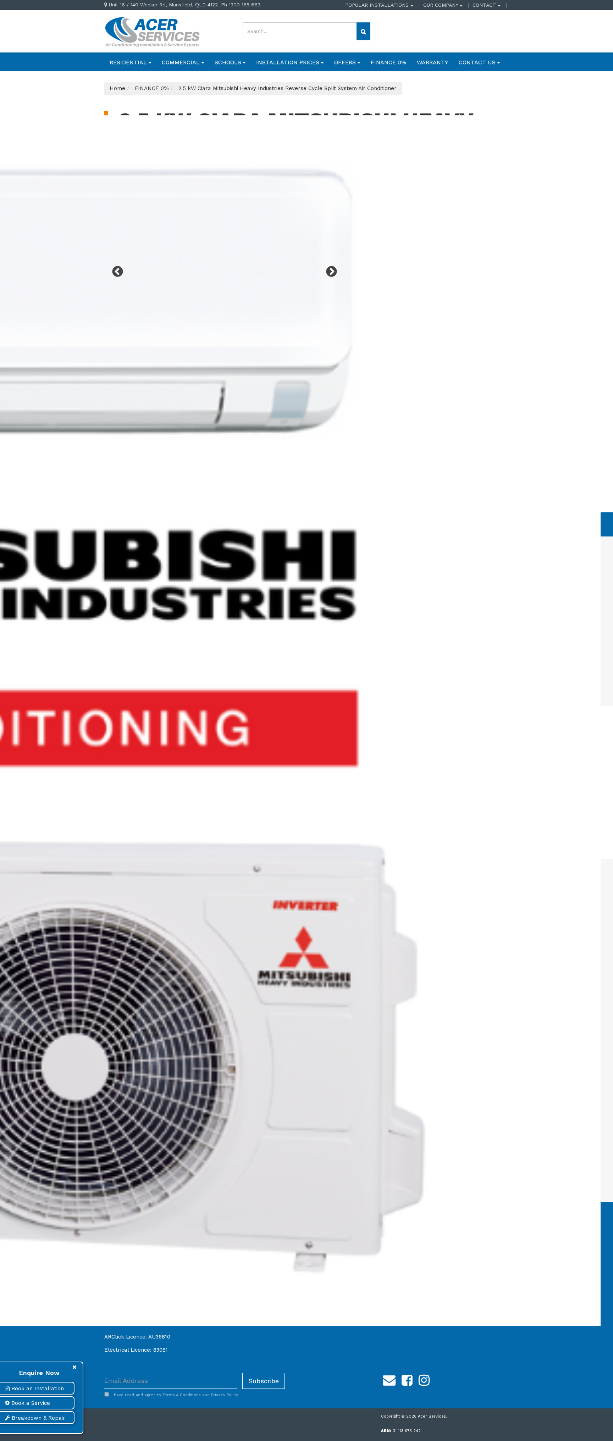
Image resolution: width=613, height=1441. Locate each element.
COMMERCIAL (181, 62)
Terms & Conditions (181, 1395)
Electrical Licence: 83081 (136, 1350)
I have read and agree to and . (175, 1395)
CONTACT (485, 5)
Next (328, 269)
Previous (114, 269)
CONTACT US (478, 62)
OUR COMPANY (441, 5)
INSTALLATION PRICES (288, 62)
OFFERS (346, 62)
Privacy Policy (224, 1395)
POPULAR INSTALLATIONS (377, 5)
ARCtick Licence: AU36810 (137, 1337)
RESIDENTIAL (129, 62)
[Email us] (389, 1379)
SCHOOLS (229, 62)
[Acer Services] (152, 31)
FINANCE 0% (388, 62)
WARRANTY (432, 62)
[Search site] (363, 31)
